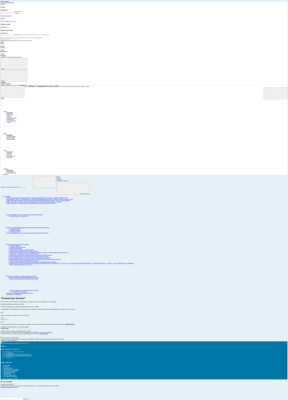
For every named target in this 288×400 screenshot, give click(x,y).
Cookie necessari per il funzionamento (10, 337)
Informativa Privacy (8, 368)
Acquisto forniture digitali (16, 248)
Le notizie (59, 179)
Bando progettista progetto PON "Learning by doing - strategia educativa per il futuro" (30, 258)
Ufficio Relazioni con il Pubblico (11, 369)
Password (17, 13)
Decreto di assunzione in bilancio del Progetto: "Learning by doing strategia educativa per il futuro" (33, 262)
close (2, 98)
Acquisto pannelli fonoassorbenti (17, 247)
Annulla (2, 83)
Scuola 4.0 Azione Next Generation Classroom (18, 244)
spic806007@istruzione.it (19, 354)
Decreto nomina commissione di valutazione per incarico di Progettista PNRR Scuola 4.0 (31, 255)
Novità (58, 178)
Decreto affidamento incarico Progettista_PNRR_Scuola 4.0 (24, 251)
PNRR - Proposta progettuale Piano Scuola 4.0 (21, 264)
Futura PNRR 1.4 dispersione (20, 291)
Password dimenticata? (6, 15)
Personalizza (4, 327)
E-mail (16, 34)
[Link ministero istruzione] (7, 2)
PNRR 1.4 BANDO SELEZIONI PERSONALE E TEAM (24, 277)
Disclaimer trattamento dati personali (9, 387)
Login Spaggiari (39, 37)
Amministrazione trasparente (10, 376)
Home (58, 176)
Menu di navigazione (84, 193)
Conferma (8, 83)
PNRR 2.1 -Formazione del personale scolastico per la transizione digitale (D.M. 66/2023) (28, 227)
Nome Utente (18, 11)
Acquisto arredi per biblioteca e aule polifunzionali (21, 249)
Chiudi (2, 46)
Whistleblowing (7, 373)
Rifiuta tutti (12, 327)
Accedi (2, 4)
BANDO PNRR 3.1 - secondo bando (18, 216)
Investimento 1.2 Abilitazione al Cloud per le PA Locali (20, 293)
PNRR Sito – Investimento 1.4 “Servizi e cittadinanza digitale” (22, 276)
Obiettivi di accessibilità (9, 372)
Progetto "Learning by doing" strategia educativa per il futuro (24, 260)
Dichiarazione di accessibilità (10, 370)
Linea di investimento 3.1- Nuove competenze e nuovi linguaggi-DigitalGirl (25, 214)
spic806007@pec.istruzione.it (19, 355)
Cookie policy (7, 365)
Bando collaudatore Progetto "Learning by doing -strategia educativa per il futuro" (29, 256)
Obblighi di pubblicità (15, 245)
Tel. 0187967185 (10, 353)
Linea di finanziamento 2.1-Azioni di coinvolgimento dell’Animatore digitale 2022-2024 (27, 233)
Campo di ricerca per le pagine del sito (10, 187)
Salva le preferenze (12, 340)
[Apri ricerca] (275, 93)
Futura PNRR (7, 196)
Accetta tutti (23, 327)
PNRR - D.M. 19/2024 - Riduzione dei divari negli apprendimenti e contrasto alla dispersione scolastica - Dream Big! (34, 201)
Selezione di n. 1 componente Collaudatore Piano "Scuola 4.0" (24, 253)
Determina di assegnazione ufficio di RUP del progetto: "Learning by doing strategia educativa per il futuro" (35, 259)
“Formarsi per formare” (15, 229)
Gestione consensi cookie (10, 374)
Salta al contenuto (5, 1)
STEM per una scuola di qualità (14, 294)
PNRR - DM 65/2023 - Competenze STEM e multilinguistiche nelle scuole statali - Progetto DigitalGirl (31, 203)
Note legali (6, 366)
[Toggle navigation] (12, 92)
